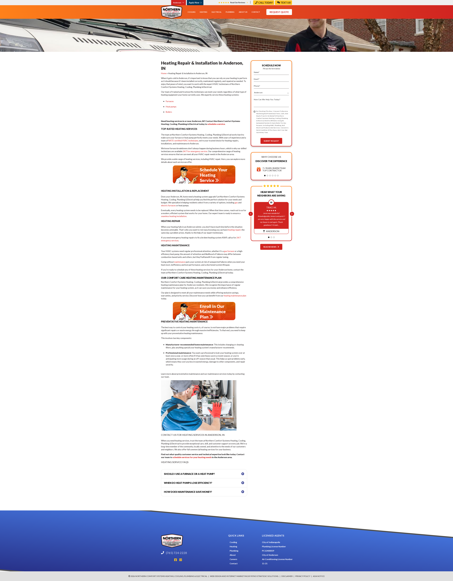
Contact (234, 563)
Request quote (279, 12)
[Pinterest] (169, 560)
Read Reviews (270, 247)
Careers (233, 559)
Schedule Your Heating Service (213, 175)
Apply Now (194, 2)
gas (236, 202)
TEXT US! (285, 2)
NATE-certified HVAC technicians (183, 140)
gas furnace (229, 251)
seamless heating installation (174, 216)
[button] (265, 175)
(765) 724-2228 (176, 553)
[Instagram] (181, 560)
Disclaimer (287, 576)
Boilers (169, 112)
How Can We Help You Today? (267, 99)
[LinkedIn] (168, 560)
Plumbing (234, 550)
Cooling (233, 542)
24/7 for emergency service (195, 151)
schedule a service (216, 124)
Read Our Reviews (237, 2)
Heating (233, 546)
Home (163, 73)
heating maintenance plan (235, 295)
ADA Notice (319, 576)
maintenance (179, 262)
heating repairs (234, 230)
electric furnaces (168, 205)
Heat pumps (171, 106)
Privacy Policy (302, 576)
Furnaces (170, 101)
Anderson (177, 3)
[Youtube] (173, 560)
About (233, 555)
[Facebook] (176, 560)
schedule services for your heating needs (192, 457)
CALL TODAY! (265, 2)
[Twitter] (171, 560)
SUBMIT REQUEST (271, 141)
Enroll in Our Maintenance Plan (213, 311)
